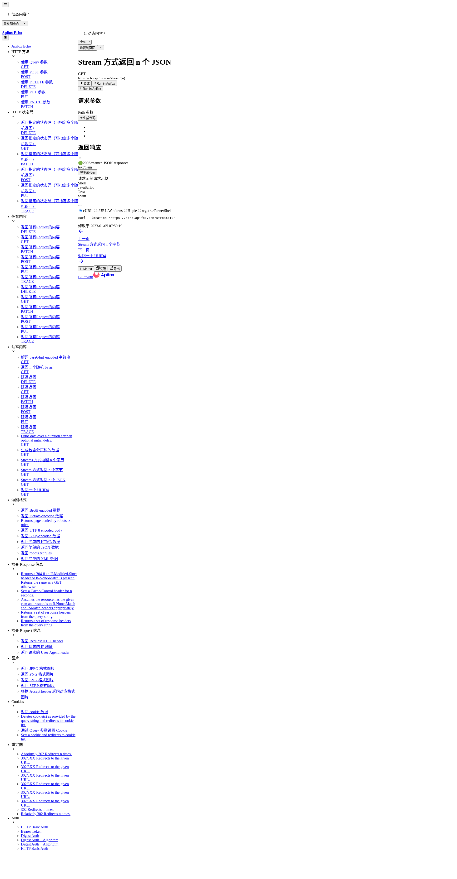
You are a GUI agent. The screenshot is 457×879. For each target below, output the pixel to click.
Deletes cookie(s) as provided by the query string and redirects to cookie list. (48, 720)
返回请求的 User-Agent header (45, 652)
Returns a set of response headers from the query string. (46, 614)
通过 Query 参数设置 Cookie (44, 730)
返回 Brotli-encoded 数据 (40, 510)
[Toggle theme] (5, 37)
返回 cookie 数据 (34, 712)
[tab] (266, 160)
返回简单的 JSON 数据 (40, 547)
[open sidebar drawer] (5, 4)
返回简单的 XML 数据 (39, 559)
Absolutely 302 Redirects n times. (46, 754)
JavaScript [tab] (86, 187)
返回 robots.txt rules (36, 553)
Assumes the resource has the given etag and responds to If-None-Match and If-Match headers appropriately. (48, 603)
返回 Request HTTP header (42, 641)
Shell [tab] (82, 183)
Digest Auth (30, 836)
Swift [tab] (82, 196)
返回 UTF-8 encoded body (41, 530)
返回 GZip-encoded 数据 (40, 536)
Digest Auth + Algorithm (39, 840)
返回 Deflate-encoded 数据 (42, 516)
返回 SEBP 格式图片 (38, 686)
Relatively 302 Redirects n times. (45, 814)
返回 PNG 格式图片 (37, 674)
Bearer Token (31, 831)
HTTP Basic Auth (34, 827)
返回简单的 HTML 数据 (40, 542)
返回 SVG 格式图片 (37, 680)
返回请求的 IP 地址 (37, 647)
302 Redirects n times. (37, 809)
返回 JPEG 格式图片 (38, 669)
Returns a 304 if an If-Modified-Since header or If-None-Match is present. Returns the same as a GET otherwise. (49, 580)
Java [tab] (81, 192)
